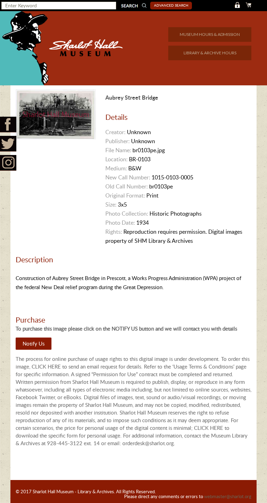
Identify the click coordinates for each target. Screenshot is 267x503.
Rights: (113, 231)
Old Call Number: (126, 186)
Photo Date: (120, 222)
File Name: (118, 150)
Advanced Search (171, 5)
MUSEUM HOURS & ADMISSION (210, 34)
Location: (116, 159)
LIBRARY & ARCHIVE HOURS (210, 52)
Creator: (115, 132)
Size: (110, 204)
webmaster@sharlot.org (227, 496)
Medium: (116, 168)
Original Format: (125, 195)
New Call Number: (127, 177)
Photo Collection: (126, 213)
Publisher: (117, 141)
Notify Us (33, 343)
